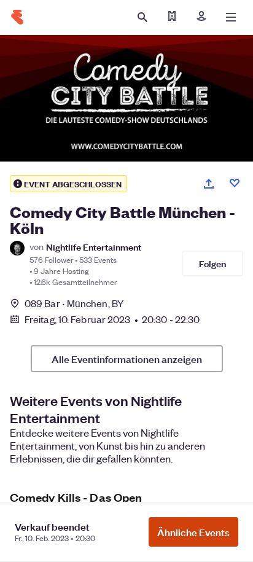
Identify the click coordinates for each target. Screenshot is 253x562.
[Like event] (234, 183)
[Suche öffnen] (142, 17)
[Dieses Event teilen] (209, 183)
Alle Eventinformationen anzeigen (127, 358)
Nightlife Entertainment (93, 246)
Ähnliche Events (193, 532)
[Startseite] (17, 17)
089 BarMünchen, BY (74, 303)
